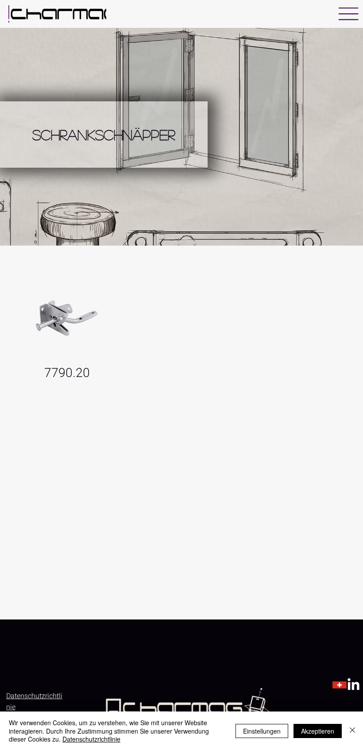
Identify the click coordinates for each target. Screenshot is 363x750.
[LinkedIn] (353, 685)
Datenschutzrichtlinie (91, 739)
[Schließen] (352, 731)
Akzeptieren (317, 731)
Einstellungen (262, 731)
